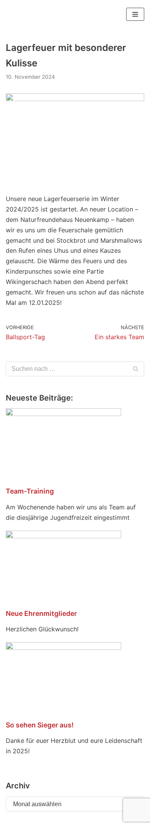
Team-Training (30, 491)
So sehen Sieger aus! (39, 725)
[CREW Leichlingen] (17, 14)
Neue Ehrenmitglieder (41, 613)
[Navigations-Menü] (135, 14)
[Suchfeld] (135, 369)
